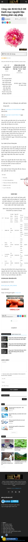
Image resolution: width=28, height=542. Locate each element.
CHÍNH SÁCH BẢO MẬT (8, 527)
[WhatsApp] (10, 22)
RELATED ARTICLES (6, 334)
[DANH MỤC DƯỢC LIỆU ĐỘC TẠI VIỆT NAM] (21, 443)
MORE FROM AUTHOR (16, 334)
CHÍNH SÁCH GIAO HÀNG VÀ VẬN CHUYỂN (12, 531)
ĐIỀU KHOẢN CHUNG (7, 524)
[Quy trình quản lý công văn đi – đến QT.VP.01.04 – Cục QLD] (4, 409)
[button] (2, 2)
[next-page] (4, 356)
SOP (3, 404)
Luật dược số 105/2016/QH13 (13, 109)
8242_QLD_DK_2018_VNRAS (9, 285)
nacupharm (7, 19)
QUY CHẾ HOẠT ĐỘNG (7, 525)
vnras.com (18, 292)
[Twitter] (5, 22)
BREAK (3, 436)
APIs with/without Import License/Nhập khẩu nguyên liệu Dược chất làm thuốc (12, 5)
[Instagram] (12, 492)
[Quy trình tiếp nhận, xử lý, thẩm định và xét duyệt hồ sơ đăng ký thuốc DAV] (4, 415)
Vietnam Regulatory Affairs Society (18, 540)
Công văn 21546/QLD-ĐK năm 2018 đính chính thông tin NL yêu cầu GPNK (17, 351)
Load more (14, 432)
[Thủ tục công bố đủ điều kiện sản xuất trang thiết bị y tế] (4, 421)
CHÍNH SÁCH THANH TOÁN (8, 529)
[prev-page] (2, 356)
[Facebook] (3, 22)
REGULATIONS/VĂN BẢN (9, 4)
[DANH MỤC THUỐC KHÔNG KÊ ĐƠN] (7, 443)
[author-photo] (14, 321)
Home (2, 4)
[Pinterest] (7, 22)
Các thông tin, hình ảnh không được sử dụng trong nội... (7, 463)
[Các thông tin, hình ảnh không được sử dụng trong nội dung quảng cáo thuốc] (7, 456)
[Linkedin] (15, 492)
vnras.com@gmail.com (16, 488)
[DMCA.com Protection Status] (14, 502)
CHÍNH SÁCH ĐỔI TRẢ (7, 532)
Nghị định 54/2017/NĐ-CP (13, 115)
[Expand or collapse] (25, 54)
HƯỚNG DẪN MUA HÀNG (8, 528)
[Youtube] (19, 492)
